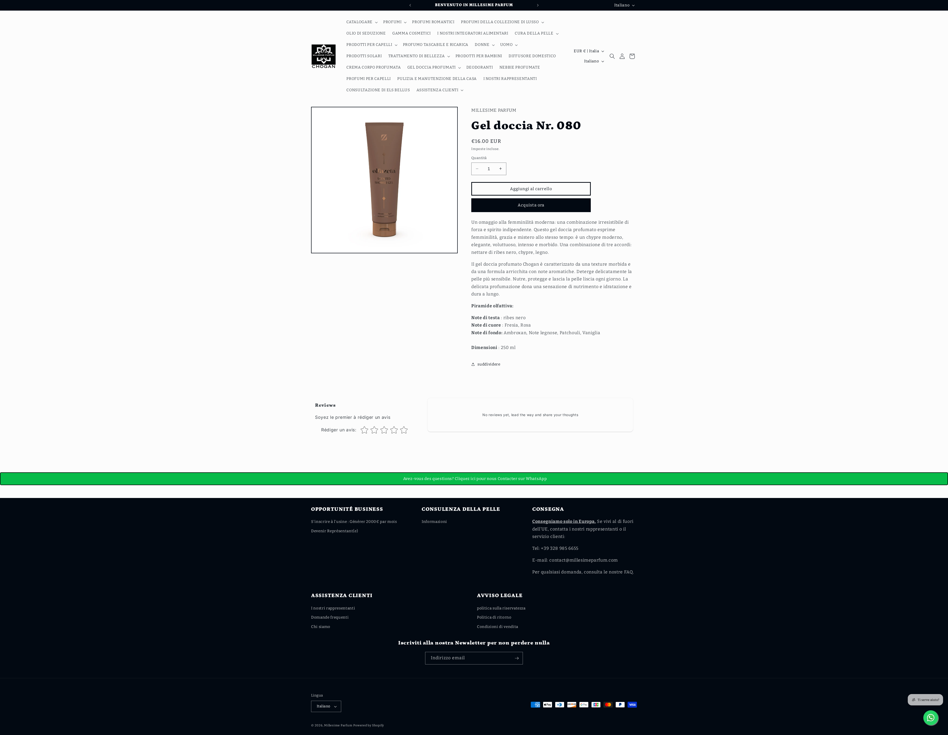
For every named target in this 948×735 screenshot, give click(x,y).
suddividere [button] (488, 364)
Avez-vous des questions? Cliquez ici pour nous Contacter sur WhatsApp (475, 478)
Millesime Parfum (338, 725)
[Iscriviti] (517, 658)
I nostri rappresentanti (333, 608)
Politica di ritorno (494, 617)
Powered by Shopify (368, 725)
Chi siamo (320, 627)
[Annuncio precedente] (410, 5)
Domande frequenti (330, 617)
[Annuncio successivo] (538, 5)
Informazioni (434, 521)
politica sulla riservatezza (501, 608)
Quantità (479, 158)
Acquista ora (531, 205)
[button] (361, 22)
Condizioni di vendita (497, 627)
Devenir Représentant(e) (334, 531)
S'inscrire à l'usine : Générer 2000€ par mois (354, 521)
